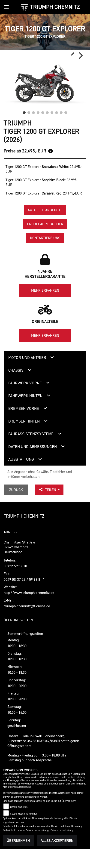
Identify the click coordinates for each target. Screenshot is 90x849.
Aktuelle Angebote (45, 210)
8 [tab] (56, 111)
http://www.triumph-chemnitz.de (29, 592)
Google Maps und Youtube (23, 813)
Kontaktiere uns (45, 237)
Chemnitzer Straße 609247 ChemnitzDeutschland (19, 547)
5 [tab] (42, 111)
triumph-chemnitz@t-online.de (27, 606)
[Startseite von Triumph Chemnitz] (24, 7)
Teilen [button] (51, 489)
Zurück (16, 489)
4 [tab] (38, 111)
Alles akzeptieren (57, 840)
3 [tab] (33, 111)
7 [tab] (52, 111)
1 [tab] (24, 111)
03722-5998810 (15, 566)
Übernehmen (18, 840)
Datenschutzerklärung (19, 786)
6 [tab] (47, 111)
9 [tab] (61, 111)
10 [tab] (65, 111)
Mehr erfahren (45, 290)
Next (80, 55)
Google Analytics (18, 807)
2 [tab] (28, 111)
